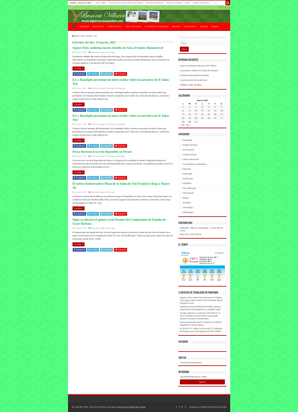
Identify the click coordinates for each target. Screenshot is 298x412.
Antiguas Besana (190, 145)
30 (189, 122)
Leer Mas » (78, 68)
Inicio (187, 3)
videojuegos (120, 88)
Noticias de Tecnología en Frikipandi (199, 292)
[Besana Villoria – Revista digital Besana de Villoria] (149, 14)
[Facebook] (223, 7)
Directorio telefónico (155, 3)
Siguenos (202, 382)
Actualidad (84, 26)
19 (209, 114)
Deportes (176, 26)
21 (221, 114)
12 (209, 110)
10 (196, 110)
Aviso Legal (100, 3)
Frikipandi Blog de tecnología (213, 407)
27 (215, 118)
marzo (90, 36)
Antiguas (215, 26)
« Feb (182, 125)
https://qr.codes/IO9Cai (190, 234)
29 (183, 122)
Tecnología (110, 52)
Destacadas (188, 178)
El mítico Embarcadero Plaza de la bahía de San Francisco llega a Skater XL (121, 185)
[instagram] (228, 7)
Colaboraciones (114, 26)
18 (202, 114)
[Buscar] (228, 2)
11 (202, 110)
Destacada (95, 52)
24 (196, 118)
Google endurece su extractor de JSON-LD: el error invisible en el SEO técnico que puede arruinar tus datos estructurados (200, 316)
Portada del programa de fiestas (194, 75)
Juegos (102, 52)
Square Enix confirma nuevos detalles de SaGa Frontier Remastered (117, 47)
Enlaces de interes (174, 3)
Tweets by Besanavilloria (191, 362)
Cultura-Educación (133, 26)
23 (189, 118)
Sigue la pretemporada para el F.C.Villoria (198, 66)
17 (196, 114)
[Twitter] (225, 7)
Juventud (204, 26)
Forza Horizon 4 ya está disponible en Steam (102, 151)
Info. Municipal (189, 188)
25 (202, 118)
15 (183, 114)
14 (221, 110)
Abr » (188, 125)
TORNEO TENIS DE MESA (191, 85)
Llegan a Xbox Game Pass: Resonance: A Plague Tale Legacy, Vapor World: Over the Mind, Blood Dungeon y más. (201, 300)
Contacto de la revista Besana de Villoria (125, 3)
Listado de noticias (201, 3)
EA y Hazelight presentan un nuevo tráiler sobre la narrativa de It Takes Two (120, 81)
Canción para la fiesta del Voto (193, 80)
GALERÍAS (187, 183)
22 (183, 118)
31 (196, 122)
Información (189, 26)
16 (189, 114)
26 (209, 118)
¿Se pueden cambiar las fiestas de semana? (199, 70)
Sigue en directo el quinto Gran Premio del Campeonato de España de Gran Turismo (119, 221)
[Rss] (220, 7)
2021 (83, 36)
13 (215, 110)
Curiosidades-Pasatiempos (156, 26)
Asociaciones (98, 26)
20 (215, 114)
